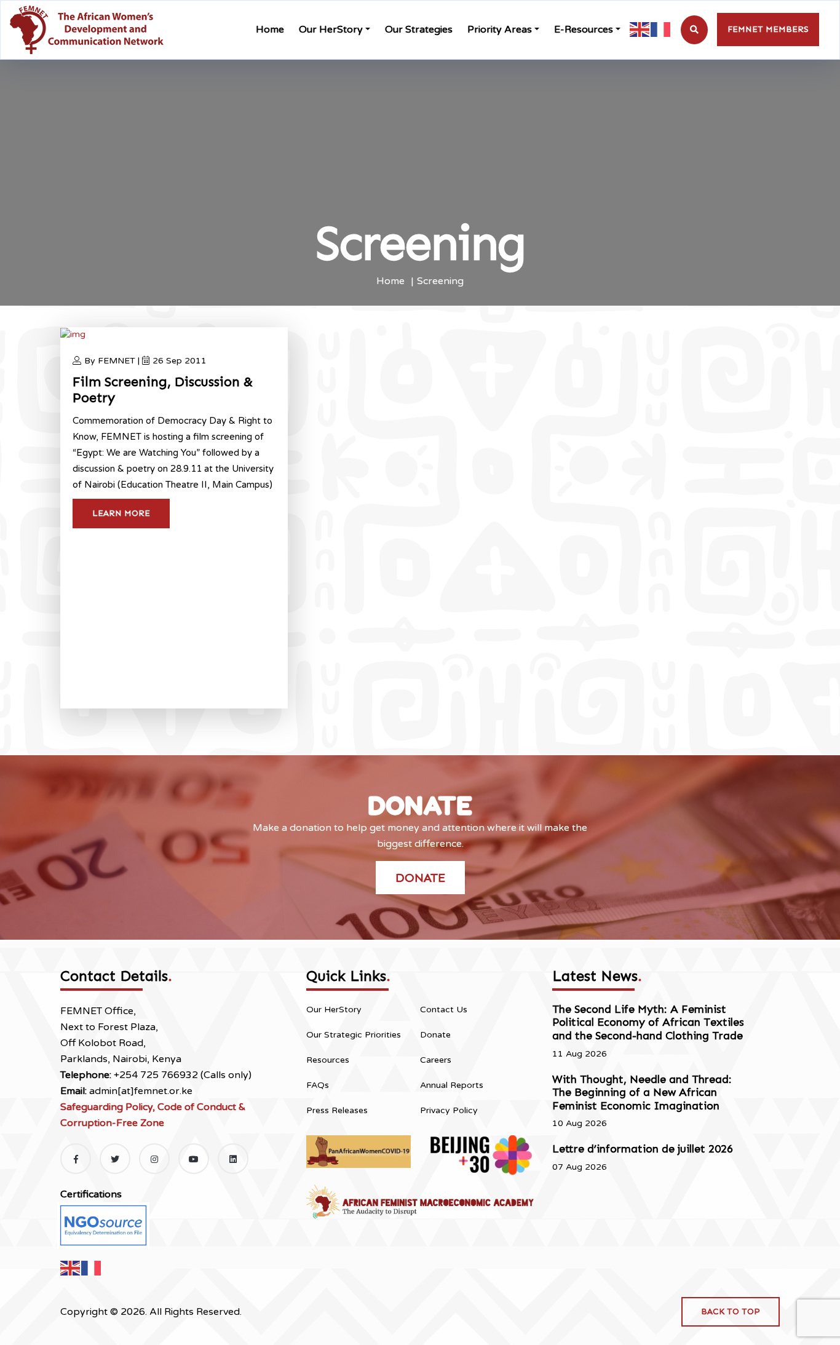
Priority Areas (499, 29)
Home (270, 29)
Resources (327, 1060)
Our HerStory (331, 29)
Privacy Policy (449, 1110)
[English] (640, 29)
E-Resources (583, 29)
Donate (420, 877)
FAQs (317, 1085)
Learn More (121, 513)
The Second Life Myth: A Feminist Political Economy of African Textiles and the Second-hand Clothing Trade (648, 1022)
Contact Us (443, 1009)
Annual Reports (451, 1085)
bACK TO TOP (730, 1311)
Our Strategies (419, 29)
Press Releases (337, 1110)
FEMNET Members (768, 29)
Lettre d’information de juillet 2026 (642, 1149)
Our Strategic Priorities (353, 1035)
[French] (661, 29)
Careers (435, 1060)
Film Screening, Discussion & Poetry (163, 389)
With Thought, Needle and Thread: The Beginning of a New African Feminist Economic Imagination (642, 1093)
